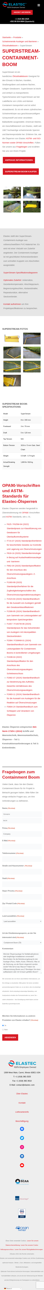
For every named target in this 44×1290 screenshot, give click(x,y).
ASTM (9, 516)
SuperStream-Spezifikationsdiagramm (20, 272)
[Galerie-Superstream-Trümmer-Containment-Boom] (32, 338)
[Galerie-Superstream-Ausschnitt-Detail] (12, 338)
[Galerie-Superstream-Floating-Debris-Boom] (32, 352)
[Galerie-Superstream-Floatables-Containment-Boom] (12, 352)
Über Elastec (22, 1093)
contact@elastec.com (25, 1085)
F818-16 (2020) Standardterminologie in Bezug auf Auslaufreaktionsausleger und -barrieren (24, 557)
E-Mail (8, 841)
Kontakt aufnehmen (12, 304)
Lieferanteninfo (22, 1112)
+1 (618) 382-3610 (24, 1081)
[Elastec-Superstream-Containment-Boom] (32, 192)
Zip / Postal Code (13, 903)
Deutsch (9, 1288)
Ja (5, 1025)
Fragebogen (21, 147)
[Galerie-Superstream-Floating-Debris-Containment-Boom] (12, 366)
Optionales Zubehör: (12, 280)
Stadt (8, 878)
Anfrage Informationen (19, 160)
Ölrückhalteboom (20, 76)
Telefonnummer (12, 853)
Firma (8, 828)
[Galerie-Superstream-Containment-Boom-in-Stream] (12, 206)
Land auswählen (13, 916)
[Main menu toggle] (39, 5)
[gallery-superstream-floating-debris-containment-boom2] (32, 366)
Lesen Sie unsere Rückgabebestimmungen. (29, 1249)
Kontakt (22, 1103)
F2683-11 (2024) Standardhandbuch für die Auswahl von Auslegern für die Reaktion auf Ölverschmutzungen (23, 698)
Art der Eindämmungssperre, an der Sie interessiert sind (19, 935)
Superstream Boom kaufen (21, 171)
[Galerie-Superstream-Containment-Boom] (32, 206)
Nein (6, 1030)
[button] (22, 12)
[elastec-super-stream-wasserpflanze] (12, 192)
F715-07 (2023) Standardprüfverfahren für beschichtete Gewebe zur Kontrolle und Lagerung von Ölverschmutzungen (24, 545)
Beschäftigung (22, 1121)
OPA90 (25, 512)
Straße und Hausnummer (17, 866)
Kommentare (7, 949)
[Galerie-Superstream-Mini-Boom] (12, 380)
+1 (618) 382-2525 (23, 1077)
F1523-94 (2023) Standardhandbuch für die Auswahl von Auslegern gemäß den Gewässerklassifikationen (24, 603)
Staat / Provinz (12, 891)
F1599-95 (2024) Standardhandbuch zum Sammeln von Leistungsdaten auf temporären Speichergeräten (24, 615)
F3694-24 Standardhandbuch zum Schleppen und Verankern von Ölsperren (22, 710)
